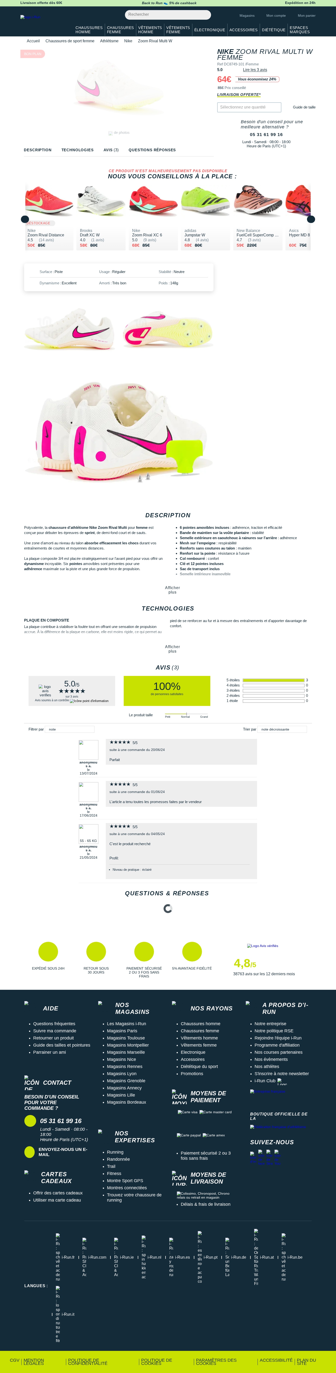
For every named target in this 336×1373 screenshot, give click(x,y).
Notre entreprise (270, 1023)
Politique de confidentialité (87, 1362)
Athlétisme (109, 41)
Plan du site (306, 1362)
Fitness (114, 1173)
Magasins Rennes (124, 1066)
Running (115, 1152)
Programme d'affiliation (277, 1045)
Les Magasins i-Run (126, 1023)
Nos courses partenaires (279, 1052)
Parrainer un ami (49, 1052)
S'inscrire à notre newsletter (282, 1073)
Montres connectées (127, 1187)
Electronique (193, 1052)
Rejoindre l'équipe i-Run (278, 1038)
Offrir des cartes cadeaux (58, 1192)
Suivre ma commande (54, 1030)
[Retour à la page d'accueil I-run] (43, 23)
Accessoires (193, 1059)
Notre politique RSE (274, 1030)
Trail (111, 1166)
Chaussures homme (200, 1023)
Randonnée (118, 1159)
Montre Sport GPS (125, 1180)
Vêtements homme (199, 1038)
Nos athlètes (267, 1066)
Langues (36, 1286)
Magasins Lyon (122, 1073)
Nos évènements (271, 1059)
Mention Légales (34, 1362)
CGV (14, 1360)
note (52, 729)
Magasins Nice (121, 1059)
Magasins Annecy (124, 1087)
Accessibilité (276, 1360)
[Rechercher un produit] (204, 15)
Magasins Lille (121, 1095)
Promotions (192, 1073)
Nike (128, 41)
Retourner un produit (53, 1038)
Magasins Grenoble (126, 1080)
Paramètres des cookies (216, 1362)
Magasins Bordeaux (126, 1102)
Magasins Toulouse (126, 1038)
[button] (48, 960)
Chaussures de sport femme (70, 41)
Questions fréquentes (54, 1023)
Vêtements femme (199, 1045)
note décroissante (275, 729)
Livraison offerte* (238, 94)
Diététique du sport (199, 1066)
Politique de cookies (156, 1362)
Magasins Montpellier (128, 1045)
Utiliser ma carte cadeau (57, 1200)
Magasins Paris (122, 1030)
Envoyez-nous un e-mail (63, 1152)
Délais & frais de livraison (205, 1204)
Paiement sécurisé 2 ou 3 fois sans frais (206, 1156)
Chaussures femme (200, 1030)
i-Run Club (265, 1080)
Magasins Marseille (126, 1052)
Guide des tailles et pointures (61, 1045)
